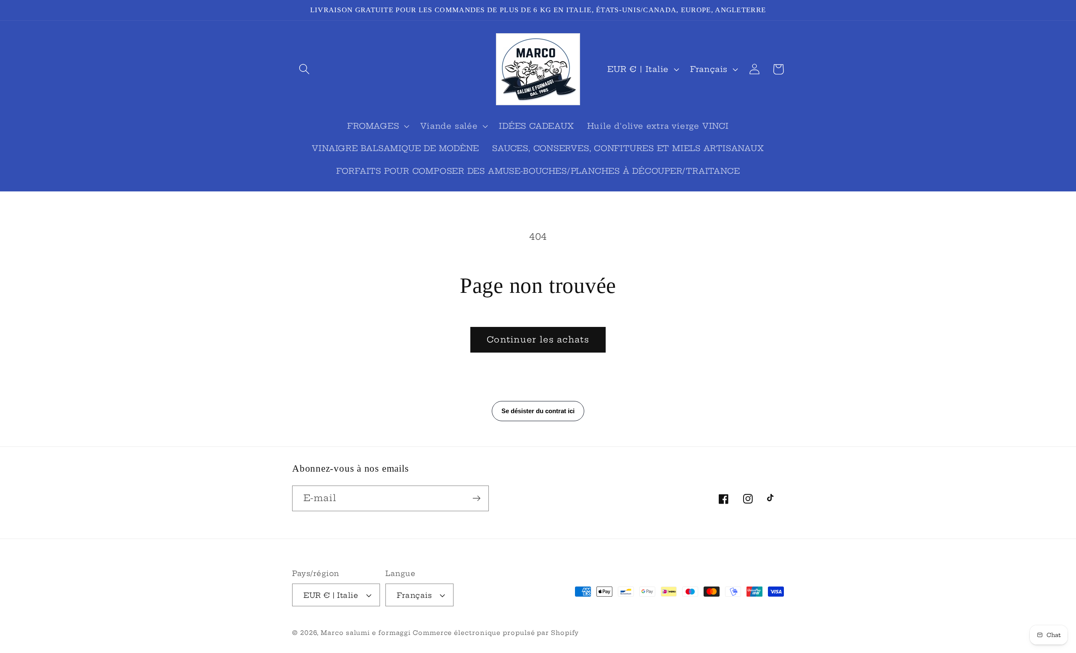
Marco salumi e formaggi (367, 633)
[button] (304, 69)
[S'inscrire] (476, 498)
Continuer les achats (538, 339)
